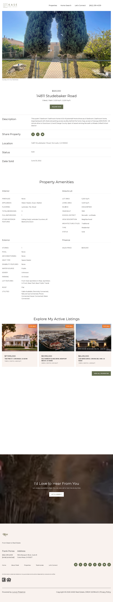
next (13, 74)
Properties (53, 5)
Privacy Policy (105, 592)
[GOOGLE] (76, 564)
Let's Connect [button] (56, 494)
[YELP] (80, 564)
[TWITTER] (99, 564)
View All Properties (101, 373)
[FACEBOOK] (90, 564)
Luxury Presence (18, 592)
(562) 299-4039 (95, 5)
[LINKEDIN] (85, 564)
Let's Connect (53, 565)
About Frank (15, 565)
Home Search (66, 5)
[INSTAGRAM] (95, 564)
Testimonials (40, 565)
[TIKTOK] (109, 564)
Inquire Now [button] (56, 107)
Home (4, 565)
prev (9, 74)
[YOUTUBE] (104, 564)
